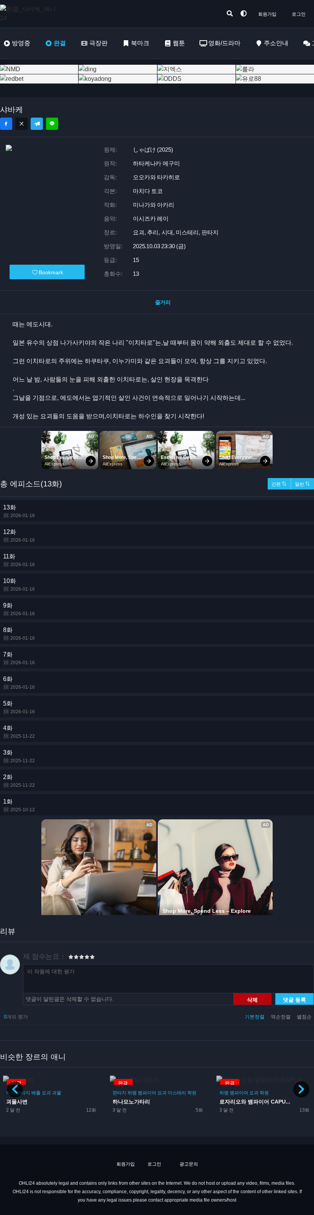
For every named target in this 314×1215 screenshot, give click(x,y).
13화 (19, 511)
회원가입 (267, 14)
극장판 (98, 43)
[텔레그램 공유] (37, 124)
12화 (19, 536)
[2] (73, 958)
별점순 (304, 1017)
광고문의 (188, 1164)
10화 (19, 585)
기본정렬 (255, 1017)
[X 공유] (21, 124)
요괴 (55, 1092)
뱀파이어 (40, 1092)
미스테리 (70, 1092)
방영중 (21, 43)
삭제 (252, 999)
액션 (224, 1092)
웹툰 (179, 43)
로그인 (299, 14)
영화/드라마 (224, 43)
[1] (71, 958)
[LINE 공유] (52, 124)
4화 (19, 732)
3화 (19, 756)
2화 (19, 781)
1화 (19, 805)
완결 (60, 43)
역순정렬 (281, 1017)
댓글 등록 (294, 999)
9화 (19, 609)
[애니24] (30, 14)
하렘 (25, 1092)
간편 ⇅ (278, 484)
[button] (301, 1089)
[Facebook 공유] (6, 124)
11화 (19, 560)
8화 (19, 634)
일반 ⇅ (302, 484)
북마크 (140, 43)
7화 (19, 658)
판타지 (237, 1092)
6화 (19, 683)
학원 (85, 1092)
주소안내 (276, 43)
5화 (19, 707)
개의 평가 (16, 1017)
